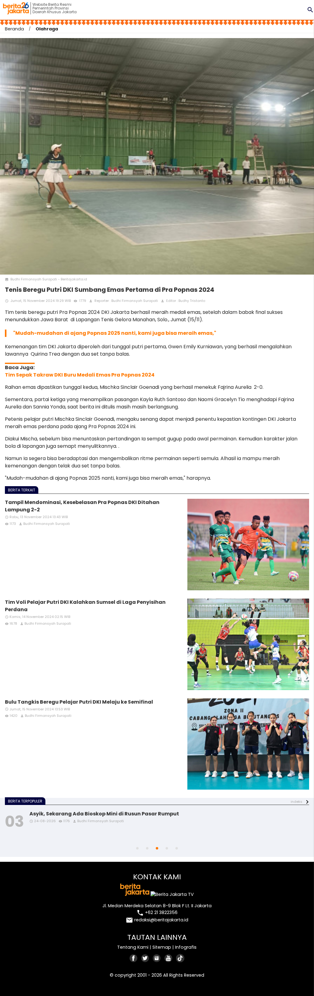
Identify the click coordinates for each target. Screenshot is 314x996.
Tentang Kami (132, 947)
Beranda (14, 29)
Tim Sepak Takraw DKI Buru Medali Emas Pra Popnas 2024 (80, 374)
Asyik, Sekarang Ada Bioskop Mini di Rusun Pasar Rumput (104, 813)
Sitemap (161, 947)
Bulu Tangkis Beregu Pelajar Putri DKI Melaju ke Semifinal (79, 701)
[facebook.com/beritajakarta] (133, 958)
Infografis (186, 947)
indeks (296, 801)
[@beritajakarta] (145, 958)
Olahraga (47, 29)
